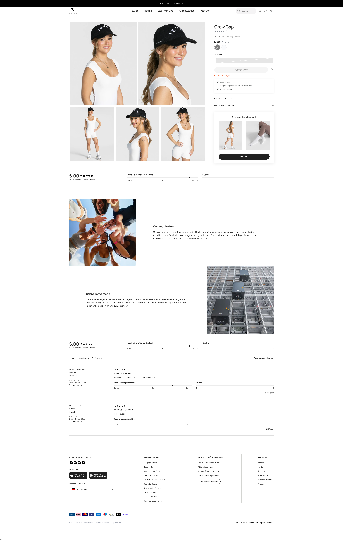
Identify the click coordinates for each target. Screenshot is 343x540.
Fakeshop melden (265, 479)
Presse (261, 484)
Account (261, 471)
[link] (271, 11)
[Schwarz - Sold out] (217, 47)
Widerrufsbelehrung (206, 467)
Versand (237, 36)
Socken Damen (150, 492)
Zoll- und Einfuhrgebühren (209, 475)
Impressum (116, 522)
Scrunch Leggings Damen (154, 479)
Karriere (261, 467)
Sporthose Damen (151, 475)
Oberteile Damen (150, 484)
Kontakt (261, 462)
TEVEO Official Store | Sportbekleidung (258, 522)
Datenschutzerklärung (84, 522)
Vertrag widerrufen (209, 481)
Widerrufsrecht (102, 522)
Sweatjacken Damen (152, 496)
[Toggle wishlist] (271, 70)
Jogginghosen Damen (153, 471)
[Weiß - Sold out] (224, 47)
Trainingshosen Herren (153, 501)
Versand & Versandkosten (208, 471)
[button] (246, 11)
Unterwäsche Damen (152, 488)
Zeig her (244, 156)
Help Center (263, 475)
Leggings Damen (150, 462)
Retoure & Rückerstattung (208, 462)
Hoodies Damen (150, 467)
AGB (71, 522)
